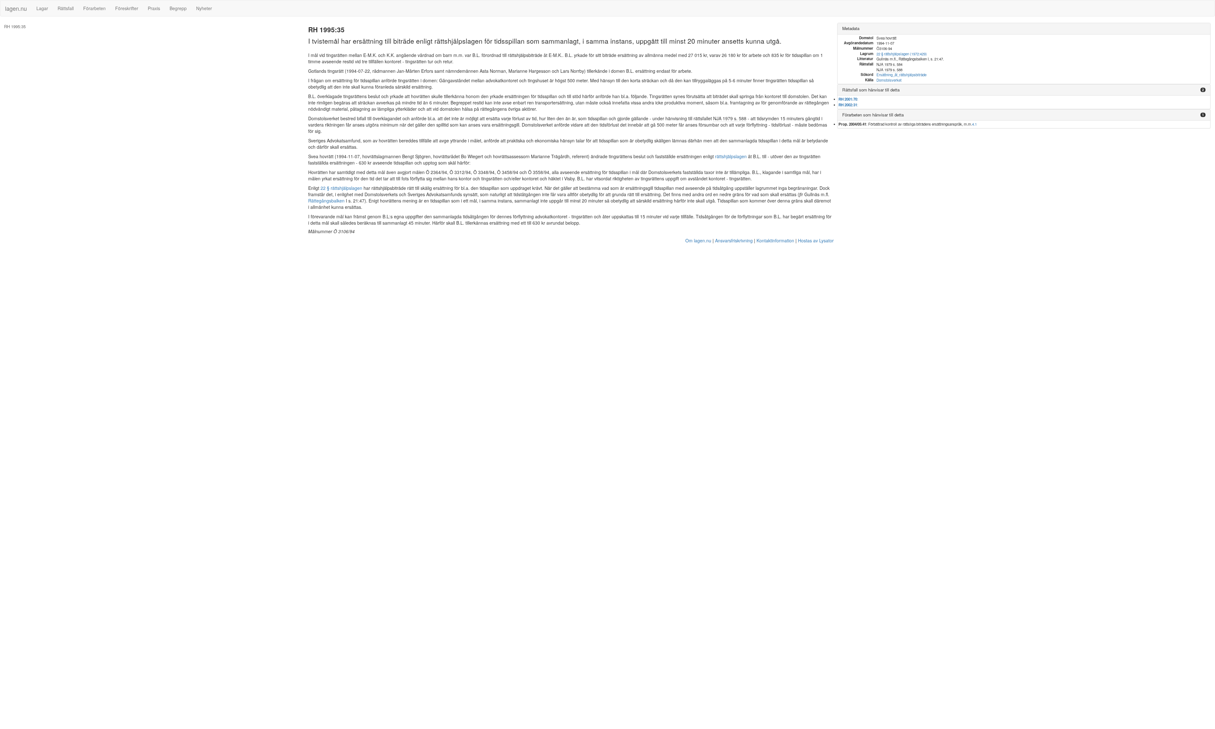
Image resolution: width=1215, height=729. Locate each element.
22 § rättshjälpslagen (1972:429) (901, 53)
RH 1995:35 (15, 26)
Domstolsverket (888, 80)
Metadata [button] (850, 28)
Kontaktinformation (775, 240)
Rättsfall (66, 8)
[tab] (1024, 28)
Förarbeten (94, 8)
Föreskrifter (126, 8)
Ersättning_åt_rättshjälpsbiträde (901, 74)
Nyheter (204, 8)
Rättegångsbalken (326, 200)
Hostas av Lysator (816, 240)
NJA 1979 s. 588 (729, 118)
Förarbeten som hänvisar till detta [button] (873, 115)
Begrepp (178, 8)
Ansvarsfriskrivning (734, 240)
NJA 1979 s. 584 (889, 64)
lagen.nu (16, 8)
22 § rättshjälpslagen (341, 188)
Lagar (42, 8)
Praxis (154, 8)
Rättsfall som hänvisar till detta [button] (871, 90)
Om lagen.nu (698, 240)
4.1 (974, 124)
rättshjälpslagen (731, 156)
